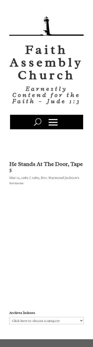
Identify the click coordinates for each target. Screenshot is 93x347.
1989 (35, 177)
